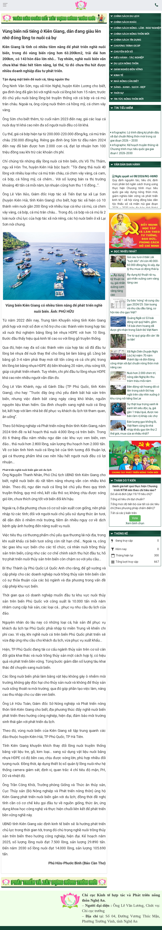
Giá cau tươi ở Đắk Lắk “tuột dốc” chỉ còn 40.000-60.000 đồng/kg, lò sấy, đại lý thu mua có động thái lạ (143, 263)
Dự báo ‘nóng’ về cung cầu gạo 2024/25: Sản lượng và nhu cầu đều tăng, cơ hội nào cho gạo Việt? (134, 306)
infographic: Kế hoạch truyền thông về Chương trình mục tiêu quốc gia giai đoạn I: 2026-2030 (134, 145)
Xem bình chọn (135, 523)
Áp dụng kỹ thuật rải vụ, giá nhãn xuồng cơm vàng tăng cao (143, 278)
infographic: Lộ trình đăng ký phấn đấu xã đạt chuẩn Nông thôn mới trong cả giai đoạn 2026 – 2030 (134, 132)
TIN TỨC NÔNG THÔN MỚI (128, 99)
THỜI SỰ (119, 93)
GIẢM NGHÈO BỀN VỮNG (128, 69)
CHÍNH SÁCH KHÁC (125, 22)
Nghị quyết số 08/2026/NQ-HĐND (136, 169)
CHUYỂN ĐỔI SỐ (123, 51)
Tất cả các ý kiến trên (124, 513)
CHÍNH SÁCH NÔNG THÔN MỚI (131, 34)
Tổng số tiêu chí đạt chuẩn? (128, 499)
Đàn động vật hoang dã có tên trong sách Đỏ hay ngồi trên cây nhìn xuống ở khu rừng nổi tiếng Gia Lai (134, 392)
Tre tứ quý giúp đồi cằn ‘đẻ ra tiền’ (143, 337)
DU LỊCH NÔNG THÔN (126, 63)
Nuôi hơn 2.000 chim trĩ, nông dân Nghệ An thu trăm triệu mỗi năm (141, 376)
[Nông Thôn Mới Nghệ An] (81, 5)
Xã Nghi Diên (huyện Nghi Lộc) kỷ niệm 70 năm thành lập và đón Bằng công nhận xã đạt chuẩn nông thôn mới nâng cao (134, 359)
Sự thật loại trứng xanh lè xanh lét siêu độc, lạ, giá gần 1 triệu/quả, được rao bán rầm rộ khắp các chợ (142, 410)
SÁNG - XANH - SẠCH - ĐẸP (129, 87)
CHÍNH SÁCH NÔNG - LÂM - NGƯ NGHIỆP (137, 28)
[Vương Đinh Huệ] (54, 882)
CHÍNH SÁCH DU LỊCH (126, 16)
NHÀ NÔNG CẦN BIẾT (126, 81)
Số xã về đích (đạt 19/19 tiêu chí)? (131, 494)
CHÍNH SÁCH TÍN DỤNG (127, 39)
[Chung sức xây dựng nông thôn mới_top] (54, 18)
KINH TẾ (118, 75)
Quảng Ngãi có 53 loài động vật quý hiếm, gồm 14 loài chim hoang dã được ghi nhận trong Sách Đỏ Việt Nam (134, 323)
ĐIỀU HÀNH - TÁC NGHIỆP (129, 57)
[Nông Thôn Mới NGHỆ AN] (70, 900)
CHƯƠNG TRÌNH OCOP (127, 45)
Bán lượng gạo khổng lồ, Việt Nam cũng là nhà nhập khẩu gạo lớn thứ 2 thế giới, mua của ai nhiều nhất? (133, 427)
